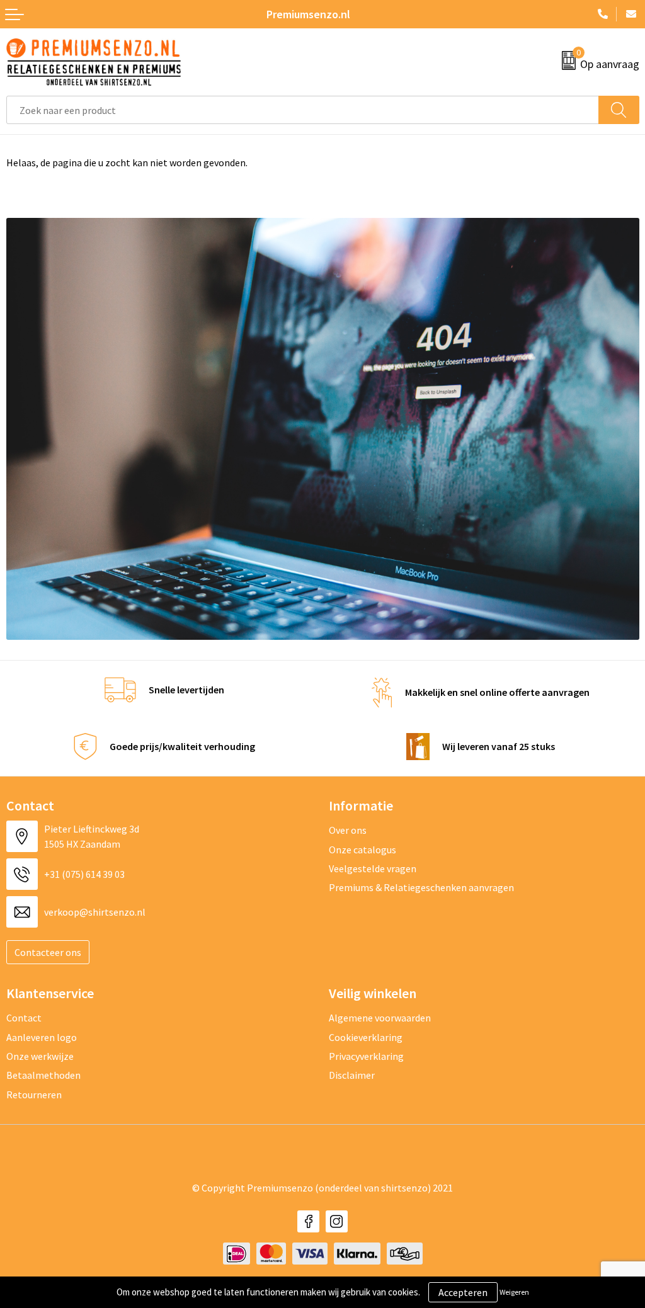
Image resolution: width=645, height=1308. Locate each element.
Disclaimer (352, 1075)
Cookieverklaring (365, 1037)
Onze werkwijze (40, 1056)
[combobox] (302, 110)
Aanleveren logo (41, 1037)
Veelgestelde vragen (372, 868)
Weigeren (514, 1292)
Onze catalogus (362, 849)
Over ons (348, 830)
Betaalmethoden (43, 1075)
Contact (24, 1017)
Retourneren (34, 1094)
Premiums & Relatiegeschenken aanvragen (421, 887)
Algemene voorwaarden (380, 1017)
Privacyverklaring (366, 1056)
